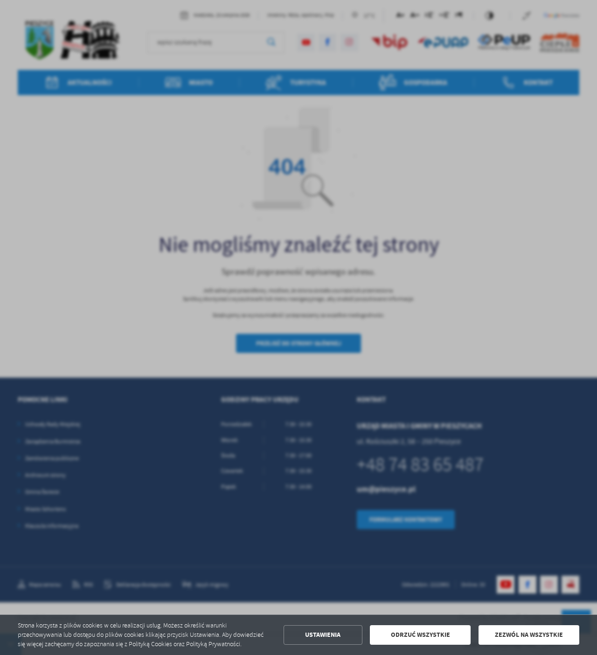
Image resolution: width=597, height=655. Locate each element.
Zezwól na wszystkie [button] (529, 634)
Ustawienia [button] (322, 634)
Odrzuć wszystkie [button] (420, 634)
